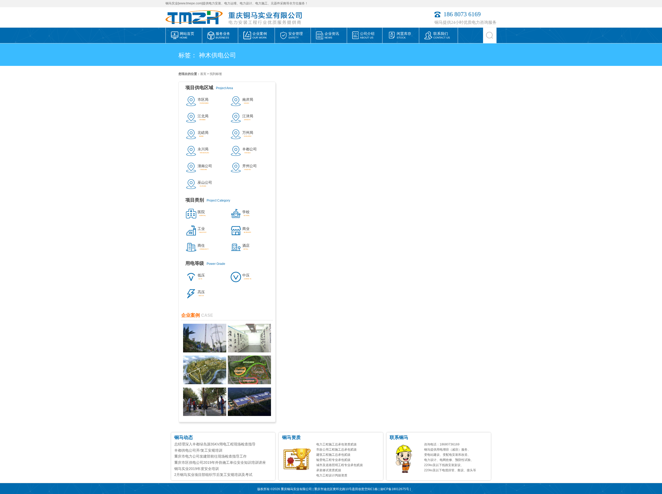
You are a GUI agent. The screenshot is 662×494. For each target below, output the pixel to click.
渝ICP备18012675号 (394, 489)
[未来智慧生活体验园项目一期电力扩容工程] (249, 383)
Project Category (207, 200)
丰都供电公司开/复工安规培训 (198, 450)
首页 (203, 74)
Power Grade (205, 263)
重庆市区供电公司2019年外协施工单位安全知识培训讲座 (220, 462)
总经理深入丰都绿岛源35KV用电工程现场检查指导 (214, 444)
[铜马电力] (196, 26)
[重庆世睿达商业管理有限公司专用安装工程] (249, 351)
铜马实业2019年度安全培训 (196, 469)
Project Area (209, 87)
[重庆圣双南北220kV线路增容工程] (204, 351)
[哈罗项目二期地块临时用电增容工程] (204, 383)
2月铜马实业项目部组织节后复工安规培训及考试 (213, 475)
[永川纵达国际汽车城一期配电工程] (249, 415)
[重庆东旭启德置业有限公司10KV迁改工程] (204, 415)
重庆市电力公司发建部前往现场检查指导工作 (210, 456)
